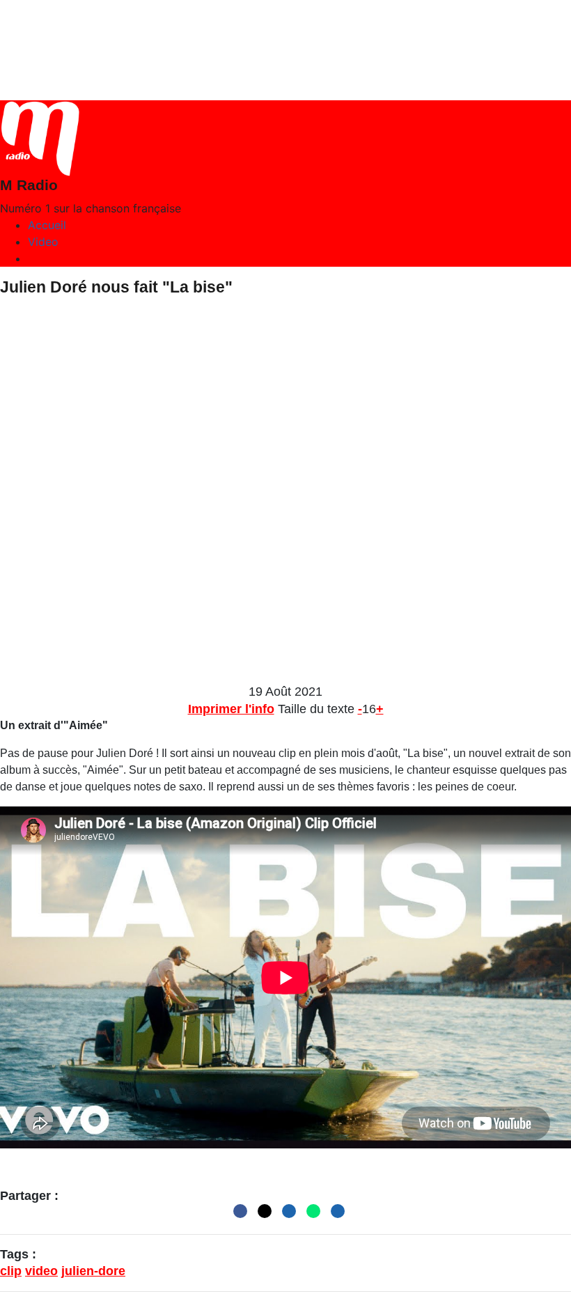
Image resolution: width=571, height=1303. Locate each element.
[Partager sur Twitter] (261, 1214)
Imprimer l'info (231, 709)
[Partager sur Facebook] (236, 1214)
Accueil (47, 225)
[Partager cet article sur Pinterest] (285, 1214)
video (41, 1271)
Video (43, 242)
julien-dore (93, 1271)
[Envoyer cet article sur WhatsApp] (309, 1214)
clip (11, 1271)
